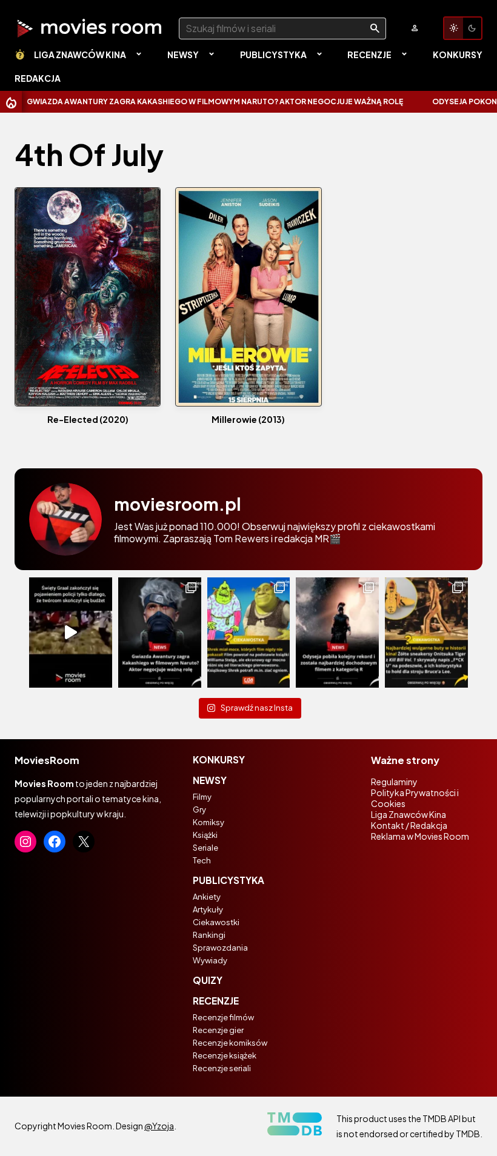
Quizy (207, 980)
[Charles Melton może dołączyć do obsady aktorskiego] (159, 632)
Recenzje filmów (223, 1017)
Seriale (205, 847)
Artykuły (208, 909)
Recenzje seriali (222, 1068)
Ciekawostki (216, 922)
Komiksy (208, 822)
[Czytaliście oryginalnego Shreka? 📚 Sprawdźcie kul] (248, 632)
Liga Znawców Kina (80, 54)
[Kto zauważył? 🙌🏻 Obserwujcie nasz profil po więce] (426, 632)
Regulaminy (394, 781)
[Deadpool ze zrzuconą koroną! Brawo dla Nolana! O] (337, 632)
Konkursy (457, 54)
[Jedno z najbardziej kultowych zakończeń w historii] (70, 632)
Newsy (183, 54)
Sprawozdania (220, 947)
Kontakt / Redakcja (409, 825)
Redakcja (38, 78)
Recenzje (369, 54)
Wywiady (210, 960)
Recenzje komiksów (230, 1043)
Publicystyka (273, 54)
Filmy (202, 797)
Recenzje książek (224, 1055)
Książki (205, 835)
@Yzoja (159, 1125)
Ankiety (207, 897)
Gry (199, 809)
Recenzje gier (218, 1030)
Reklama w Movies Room (420, 836)
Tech (202, 860)
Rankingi (209, 935)
